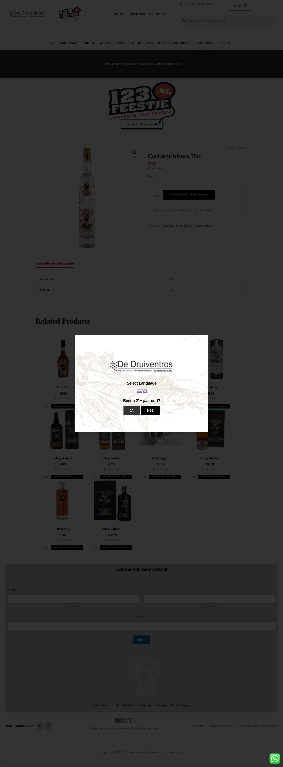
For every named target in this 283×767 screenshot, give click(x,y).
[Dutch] (140, 390)
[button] (131, 410)
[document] (141, 383)
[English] (145, 390)
